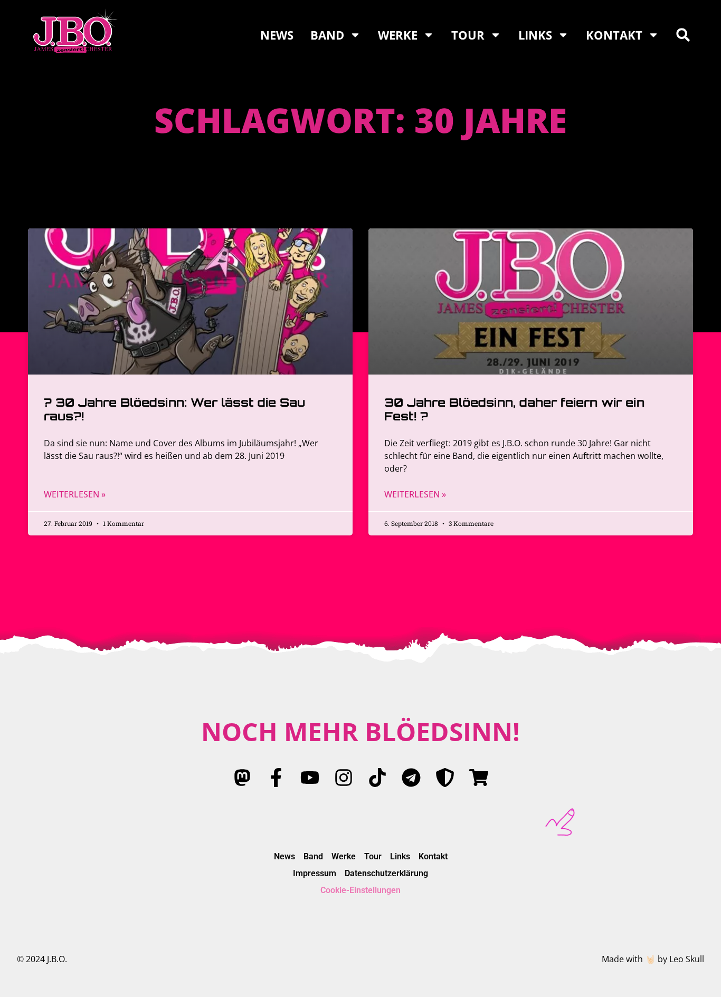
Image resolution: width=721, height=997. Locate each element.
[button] (683, 35)
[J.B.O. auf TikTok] (377, 777)
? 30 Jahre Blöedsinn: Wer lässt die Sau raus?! (174, 409)
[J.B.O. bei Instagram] (343, 777)
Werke (398, 35)
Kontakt (614, 35)
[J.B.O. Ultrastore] (478, 777)
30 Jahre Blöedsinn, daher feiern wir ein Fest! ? (514, 409)
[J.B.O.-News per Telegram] (411, 777)
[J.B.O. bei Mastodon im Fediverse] (242, 777)
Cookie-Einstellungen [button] (360, 890)
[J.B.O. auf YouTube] (309, 777)
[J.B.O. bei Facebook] (276, 777)
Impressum (314, 873)
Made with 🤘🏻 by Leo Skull (653, 959)
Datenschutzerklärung (386, 873)
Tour (468, 35)
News (276, 35)
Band (327, 35)
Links (535, 35)
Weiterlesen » (75, 494)
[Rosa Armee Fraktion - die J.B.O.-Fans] (444, 777)
